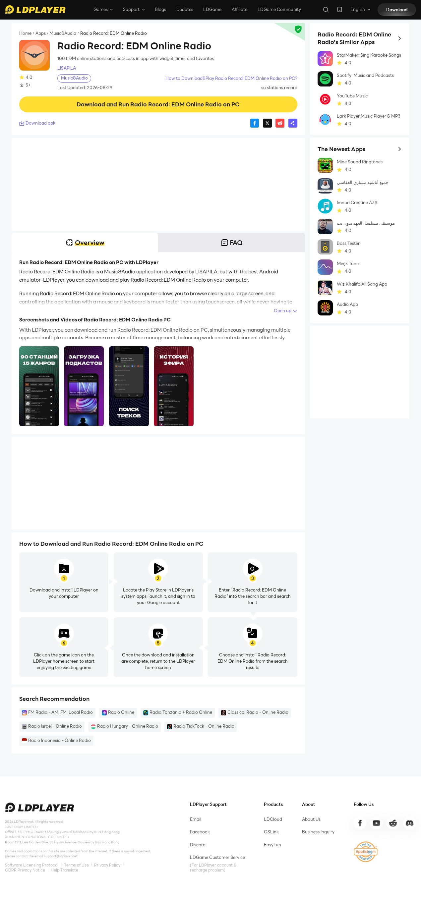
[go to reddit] (393, 823)
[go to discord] (409, 823)
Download (396, 10)
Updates (184, 9)
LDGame (212, 9)
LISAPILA (66, 68)
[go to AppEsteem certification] (366, 852)
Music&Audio (62, 33)
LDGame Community (279, 9)
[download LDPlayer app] (339, 9)
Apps (40, 33)
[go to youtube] (376, 823)
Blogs (160, 9)
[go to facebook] (360, 823)
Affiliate (239, 9)
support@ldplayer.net (61, 856)
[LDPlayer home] (35, 9)
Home (25, 33)
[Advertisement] (158, 184)
